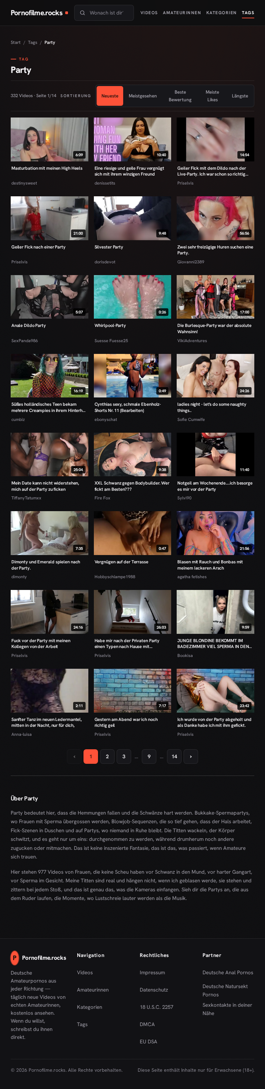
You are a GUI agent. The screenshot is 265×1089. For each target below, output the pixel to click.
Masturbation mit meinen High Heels (46, 168)
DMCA (147, 1024)
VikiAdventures (192, 341)
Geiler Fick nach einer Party (38, 247)
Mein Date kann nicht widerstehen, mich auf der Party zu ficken (45, 486)
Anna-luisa (21, 734)
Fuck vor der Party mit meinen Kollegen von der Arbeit (40, 644)
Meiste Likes (212, 96)
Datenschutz (154, 989)
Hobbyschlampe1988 (115, 577)
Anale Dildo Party (28, 325)
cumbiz (18, 419)
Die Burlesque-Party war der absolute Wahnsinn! (214, 328)
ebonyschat (106, 419)
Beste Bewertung (180, 96)
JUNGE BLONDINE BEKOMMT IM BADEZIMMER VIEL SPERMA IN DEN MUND (213, 644)
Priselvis (185, 183)
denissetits (105, 183)
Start (16, 42)
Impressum (152, 972)
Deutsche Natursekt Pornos (228, 990)
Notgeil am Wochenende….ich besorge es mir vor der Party (214, 486)
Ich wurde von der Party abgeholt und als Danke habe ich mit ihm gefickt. (214, 722)
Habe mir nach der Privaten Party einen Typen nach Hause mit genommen (127, 644)
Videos (149, 13)
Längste (240, 96)
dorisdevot (105, 262)
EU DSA (148, 1041)
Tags (248, 13)
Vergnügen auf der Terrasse (121, 562)
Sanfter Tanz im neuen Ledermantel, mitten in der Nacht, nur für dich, (46, 722)
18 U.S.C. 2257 (156, 1007)
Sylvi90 (184, 498)
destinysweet (24, 183)
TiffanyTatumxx (26, 498)
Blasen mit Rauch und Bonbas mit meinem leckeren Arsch (210, 565)
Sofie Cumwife (191, 419)
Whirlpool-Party (110, 325)
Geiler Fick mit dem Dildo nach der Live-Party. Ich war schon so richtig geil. (211, 171)
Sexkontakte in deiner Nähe (228, 1009)
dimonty (19, 577)
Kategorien (221, 13)
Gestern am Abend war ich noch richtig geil (126, 722)
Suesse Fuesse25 (111, 341)
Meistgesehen (143, 96)
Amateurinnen (182, 13)
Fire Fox (102, 498)
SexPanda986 (24, 341)
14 (174, 756)
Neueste (109, 96)
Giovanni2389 (190, 262)
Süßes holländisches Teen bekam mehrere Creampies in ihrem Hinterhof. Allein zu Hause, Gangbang (49, 407)
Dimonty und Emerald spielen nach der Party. (45, 565)
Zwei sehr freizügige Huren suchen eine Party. (215, 250)
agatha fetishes (192, 577)
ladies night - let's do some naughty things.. (211, 407)
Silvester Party (109, 247)
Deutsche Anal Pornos (228, 974)
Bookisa (185, 655)
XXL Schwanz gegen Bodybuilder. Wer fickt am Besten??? (132, 486)
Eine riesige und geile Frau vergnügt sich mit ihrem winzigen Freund (129, 171)
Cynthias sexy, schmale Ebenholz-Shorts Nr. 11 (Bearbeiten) (128, 407)
